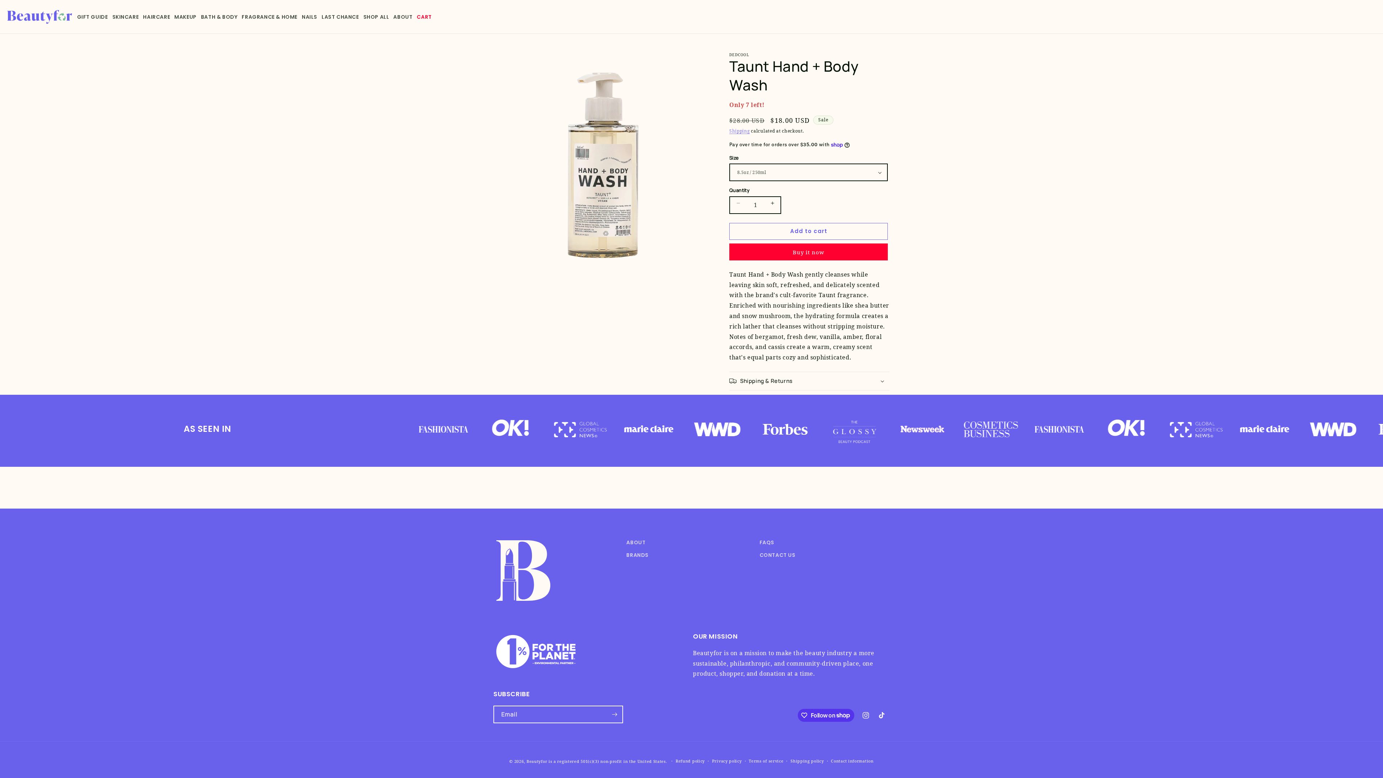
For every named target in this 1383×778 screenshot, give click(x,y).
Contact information (852, 761)
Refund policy (690, 761)
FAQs (767, 542)
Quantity (739, 190)
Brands (637, 555)
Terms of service (766, 761)
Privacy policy (727, 761)
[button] (92, 16)
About (635, 542)
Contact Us (778, 555)
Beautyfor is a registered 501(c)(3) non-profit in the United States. (597, 761)
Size (734, 158)
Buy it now (808, 252)
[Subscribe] (614, 714)
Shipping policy (807, 761)
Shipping (739, 131)
